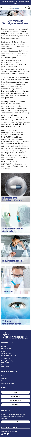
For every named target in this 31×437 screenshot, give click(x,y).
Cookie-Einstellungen (7, 384)
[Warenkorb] (29, 7)
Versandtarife (15, 396)
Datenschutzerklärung (7, 381)
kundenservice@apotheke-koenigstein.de (8, 355)
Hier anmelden (15, 422)
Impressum (4, 378)
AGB (2, 376)
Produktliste (15, 405)
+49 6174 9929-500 (6, 349)
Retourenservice (15, 401)
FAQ (15, 392)
